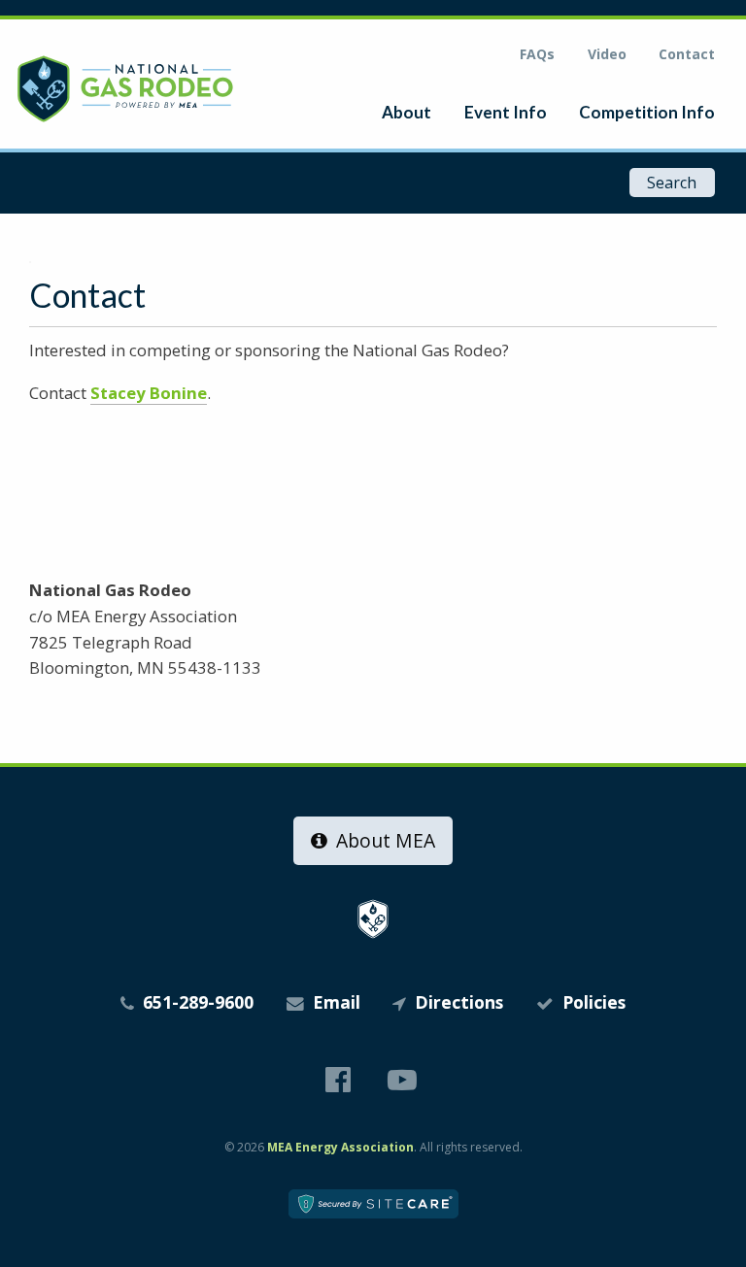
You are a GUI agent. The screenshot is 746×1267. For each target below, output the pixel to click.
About (406, 112)
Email (334, 1002)
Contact (687, 54)
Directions (456, 1002)
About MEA (383, 840)
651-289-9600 (196, 1002)
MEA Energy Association (340, 1147)
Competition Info (647, 112)
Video (607, 54)
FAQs (537, 54)
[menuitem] (406, 112)
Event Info (505, 112)
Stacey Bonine (148, 393)
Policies (592, 1002)
